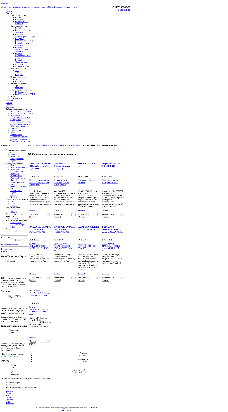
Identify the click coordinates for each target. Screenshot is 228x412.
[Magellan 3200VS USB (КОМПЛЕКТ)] (112, 183)
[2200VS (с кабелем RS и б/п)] (88, 183)
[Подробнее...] (32, 210)
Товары (37, 145)
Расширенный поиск (9, 244)
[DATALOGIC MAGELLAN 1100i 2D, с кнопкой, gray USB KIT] (39, 314)
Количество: (34, 214)
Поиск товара (6, 238)
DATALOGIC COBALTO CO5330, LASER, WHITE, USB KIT (64, 229)
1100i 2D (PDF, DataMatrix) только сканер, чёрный (62, 166)
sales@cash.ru (123, 10)
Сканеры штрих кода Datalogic (69, 145)
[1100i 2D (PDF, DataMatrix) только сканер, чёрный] (64, 185)
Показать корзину (8, 249)
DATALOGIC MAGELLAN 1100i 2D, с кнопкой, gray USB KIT (39, 292)
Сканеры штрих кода (48, 145)
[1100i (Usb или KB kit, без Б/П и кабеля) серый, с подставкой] (39, 185)
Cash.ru (31, 145)
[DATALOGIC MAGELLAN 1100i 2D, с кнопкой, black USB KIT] (112, 250)
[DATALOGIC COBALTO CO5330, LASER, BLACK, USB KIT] (39, 250)
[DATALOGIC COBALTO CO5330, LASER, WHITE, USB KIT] (64, 250)
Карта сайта (66, 410)
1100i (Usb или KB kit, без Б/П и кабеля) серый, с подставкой (40, 166)
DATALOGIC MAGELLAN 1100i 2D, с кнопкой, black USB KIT (112, 229)
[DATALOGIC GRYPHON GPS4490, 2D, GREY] (88, 248)
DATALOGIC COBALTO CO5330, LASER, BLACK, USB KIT (40, 229)
